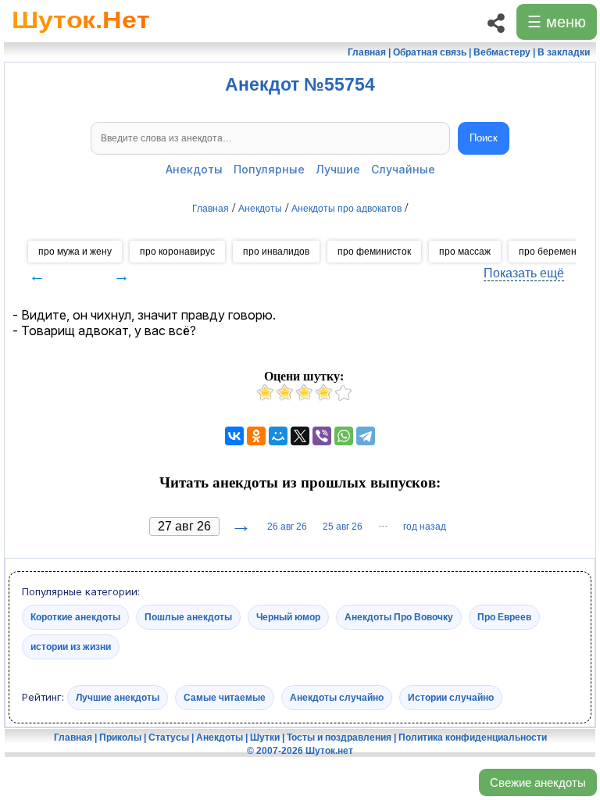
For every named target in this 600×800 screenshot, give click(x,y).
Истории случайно (451, 697)
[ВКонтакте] (234, 436)
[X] (300, 436)
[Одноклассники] (256, 436)
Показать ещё (524, 273)
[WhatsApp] (343, 436)
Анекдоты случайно (337, 697)
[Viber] (321, 436)
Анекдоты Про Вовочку (399, 616)
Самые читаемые (225, 697)
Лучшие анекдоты (117, 697)
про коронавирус (177, 251)
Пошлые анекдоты (188, 616)
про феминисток (374, 251)
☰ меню (556, 21)
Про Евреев (504, 616)
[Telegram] (365, 436)
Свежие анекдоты (538, 782)
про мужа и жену (75, 251)
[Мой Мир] (278, 436)
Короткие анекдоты (75, 616)
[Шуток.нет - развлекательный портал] (81, 35)
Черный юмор (288, 616)
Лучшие (338, 169)
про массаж (465, 251)
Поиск (484, 138)
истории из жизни (70, 646)
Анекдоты (194, 169)
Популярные (269, 169)
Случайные (403, 169)
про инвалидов (276, 251)
